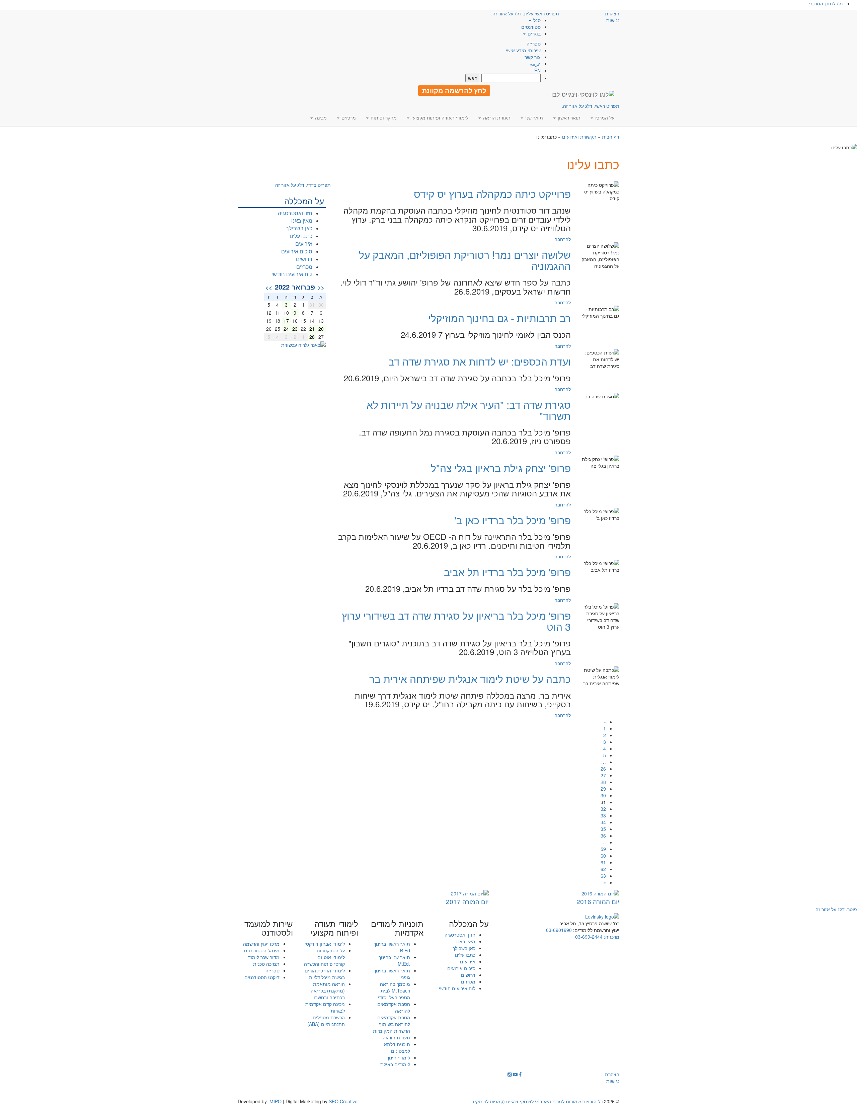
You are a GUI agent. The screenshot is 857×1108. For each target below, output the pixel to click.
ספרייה (534, 43)
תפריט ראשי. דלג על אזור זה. (590, 105)
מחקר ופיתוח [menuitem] (383, 117)
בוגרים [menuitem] (533, 33)
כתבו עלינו (301, 236)
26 (603, 768)
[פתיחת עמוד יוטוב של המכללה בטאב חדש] (515, 1074)
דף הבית (610, 136)
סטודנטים (531, 26)
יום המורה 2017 (467, 901)
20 (321, 328)
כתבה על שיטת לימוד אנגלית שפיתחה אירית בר (470, 678)
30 (603, 795)
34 (603, 822)
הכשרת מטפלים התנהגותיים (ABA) (326, 1020)
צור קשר (533, 57)
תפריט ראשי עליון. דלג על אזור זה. (525, 13)
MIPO (275, 1101)
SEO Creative (343, 1101)
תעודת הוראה (396, 1037)
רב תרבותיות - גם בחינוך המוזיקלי (499, 318)
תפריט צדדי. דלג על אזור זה (303, 184)
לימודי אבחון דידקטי (325, 943)
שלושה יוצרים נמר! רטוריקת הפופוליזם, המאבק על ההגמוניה (465, 260)
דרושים (304, 259)
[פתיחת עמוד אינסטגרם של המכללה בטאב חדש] (510, 1074)
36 (603, 835)
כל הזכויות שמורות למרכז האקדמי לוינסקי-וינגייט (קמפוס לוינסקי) (538, 1101)
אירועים (303, 243)
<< (321, 287)
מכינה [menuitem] (320, 117)
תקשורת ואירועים (579, 136)
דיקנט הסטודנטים (262, 977)
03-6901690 (559, 930)
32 (603, 808)
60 (603, 855)
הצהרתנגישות (612, 16)
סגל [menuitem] (536, 20)
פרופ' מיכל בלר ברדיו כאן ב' (512, 520)
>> (268, 287)
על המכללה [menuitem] (469, 923)
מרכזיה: (611, 936)
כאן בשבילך (299, 228)
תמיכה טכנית (266, 963)
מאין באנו (301, 220)
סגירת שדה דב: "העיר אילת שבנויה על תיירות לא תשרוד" (469, 410)
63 (603, 875)
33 (603, 815)
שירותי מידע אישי (523, 50)
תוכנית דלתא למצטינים (397, 1047)
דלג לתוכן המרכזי (826, 3)
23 (295, 328)
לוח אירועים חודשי (291, 274)
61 (603, 862)
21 (312, 328)
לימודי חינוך (398, 1057)
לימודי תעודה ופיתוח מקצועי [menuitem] (439, 117)
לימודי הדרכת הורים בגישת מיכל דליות (325, 973)
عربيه (535, 63)
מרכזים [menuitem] (348, 117)
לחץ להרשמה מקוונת (454, 90)
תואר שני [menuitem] (533, 117)
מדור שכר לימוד (264, 957)
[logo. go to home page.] (582, 94)
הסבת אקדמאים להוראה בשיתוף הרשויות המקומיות (391, 1024)
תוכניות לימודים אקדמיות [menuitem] (397, 928)
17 (286, 320)
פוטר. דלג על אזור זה (836, 909)
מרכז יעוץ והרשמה (261, 943)
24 (286, 328)
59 (603, 849)
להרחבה (562, 239)
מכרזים (304, 266)
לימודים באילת (395, 1064)
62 (603, 869)
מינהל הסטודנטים (262, 950)
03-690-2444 (589, 936)
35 (603, 828)
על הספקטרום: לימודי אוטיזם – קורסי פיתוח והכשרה (324, 957)
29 (603, 788)
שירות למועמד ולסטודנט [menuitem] (268, 928)
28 (603, 782)
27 (603, 775)
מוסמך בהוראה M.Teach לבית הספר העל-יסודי (394, 990)
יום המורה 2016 (597, 901)
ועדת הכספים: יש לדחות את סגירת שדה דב (479, 361)
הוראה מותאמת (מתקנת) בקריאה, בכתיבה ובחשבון (327, 990)
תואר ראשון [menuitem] (568, 117)
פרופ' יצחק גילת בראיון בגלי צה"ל (501, 468)
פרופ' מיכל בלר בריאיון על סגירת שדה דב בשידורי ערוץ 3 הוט (456, 621)
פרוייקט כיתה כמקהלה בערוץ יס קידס (492, 193)
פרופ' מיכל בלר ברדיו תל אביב (507, 572)
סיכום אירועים (296, 251)
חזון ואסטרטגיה (295, 213)
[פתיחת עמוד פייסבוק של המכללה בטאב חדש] (520, 1074)
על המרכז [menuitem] (604, 117)
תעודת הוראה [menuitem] (496, 117)
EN (537, 70)
